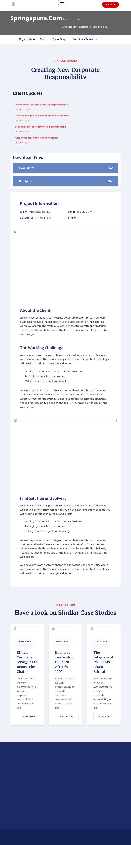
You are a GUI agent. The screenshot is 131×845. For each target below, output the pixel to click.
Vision (43, 39)
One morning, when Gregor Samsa (36, 137)
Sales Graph (60, 39)
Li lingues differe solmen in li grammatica (40, 126)
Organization (27, 39)
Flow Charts (66, 168)
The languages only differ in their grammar (42, 115)
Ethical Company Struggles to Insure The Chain (27, 662)
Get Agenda (66, 181)
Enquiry (110, 4)
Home (65, 19)
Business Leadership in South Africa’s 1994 (64, 662)
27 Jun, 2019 (22, 109)
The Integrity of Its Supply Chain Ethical (103, 662)
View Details (28, 717)
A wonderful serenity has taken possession (41, 104)
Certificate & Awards (85, 39)
